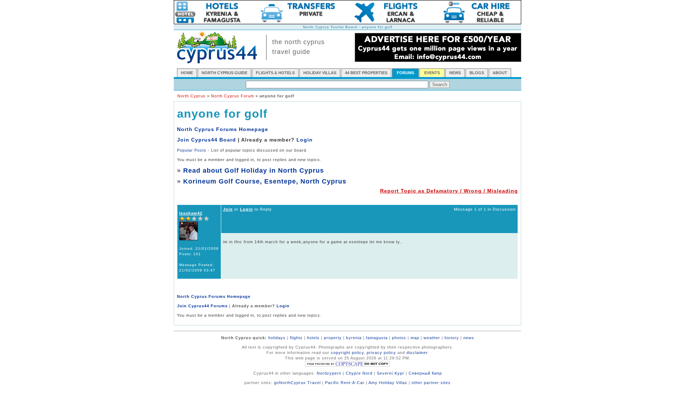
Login (304, 140)
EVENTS (432, 73)
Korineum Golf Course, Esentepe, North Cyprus (264, 181)
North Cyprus (191, 96)
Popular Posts (191, 150)
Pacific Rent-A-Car (345, 382)
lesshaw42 (190, 213)
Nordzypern (329, 373)
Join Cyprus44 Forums (202, 306)
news (468, 338)
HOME (187, 73)
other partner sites (431, 382)
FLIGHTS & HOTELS (275, 73)
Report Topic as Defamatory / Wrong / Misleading (449, 191)
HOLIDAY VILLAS (319, 73)
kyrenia (354, 338)
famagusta (377, 338)
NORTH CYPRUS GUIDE (224, 73)
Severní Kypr (390, 373)
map (414, 338)
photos (399, 338)
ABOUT (500, 73)
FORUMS (405, 73)
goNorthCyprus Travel (297, 382)
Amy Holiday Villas (387, 382)
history (452, 338)
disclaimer (417, 352)
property (333, 338)
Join (228, 209)
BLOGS (476, 73)
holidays (277, 338)
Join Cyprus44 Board (206, 140)
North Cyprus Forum (232, 96)
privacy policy (381, 352)
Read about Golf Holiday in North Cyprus (253, 170)
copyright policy (347, 352)
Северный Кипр (425, 373)
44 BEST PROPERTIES (366, 73)
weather (432, 338)
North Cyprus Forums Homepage (222, 129)
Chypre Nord (359, 373)
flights (296, 338)
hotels (313, 338)
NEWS (455, 73)
